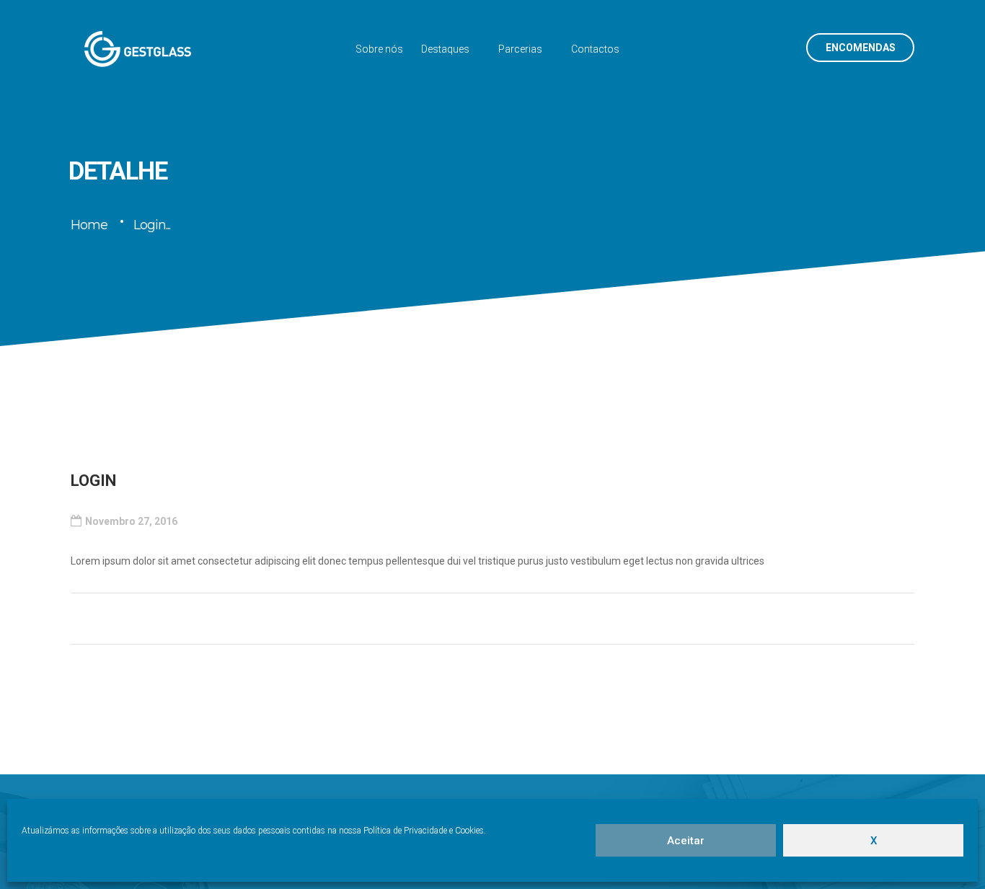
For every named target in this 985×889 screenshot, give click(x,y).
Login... (151, 225)
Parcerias (520, 49)
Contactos (595, 49)
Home (89, 225)
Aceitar (685, 840)
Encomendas (861, 47)
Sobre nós (379, 49)
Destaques (445, 49)
